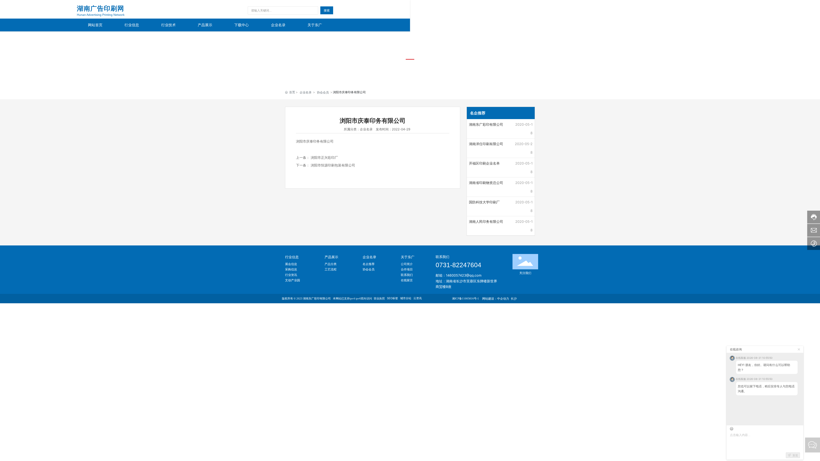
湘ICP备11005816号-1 (465, 298)
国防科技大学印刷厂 (484, 202)
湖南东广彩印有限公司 (486, 124)
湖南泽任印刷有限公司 (486, 144)
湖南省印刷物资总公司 (486, 183)
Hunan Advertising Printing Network (100, 14)
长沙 (514, 298)
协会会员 (323, 92)
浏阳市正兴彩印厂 (324, 157)
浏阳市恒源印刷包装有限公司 (333, 165)
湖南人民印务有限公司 (486, 221)
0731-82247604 (458, 264)
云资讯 (417, 298)
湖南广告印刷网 (100, 8)
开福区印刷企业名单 (484, 163)
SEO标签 (392, 298)
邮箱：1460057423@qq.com (459, 275)
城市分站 (405, 298)
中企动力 (503, 298)
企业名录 (306, 92)
